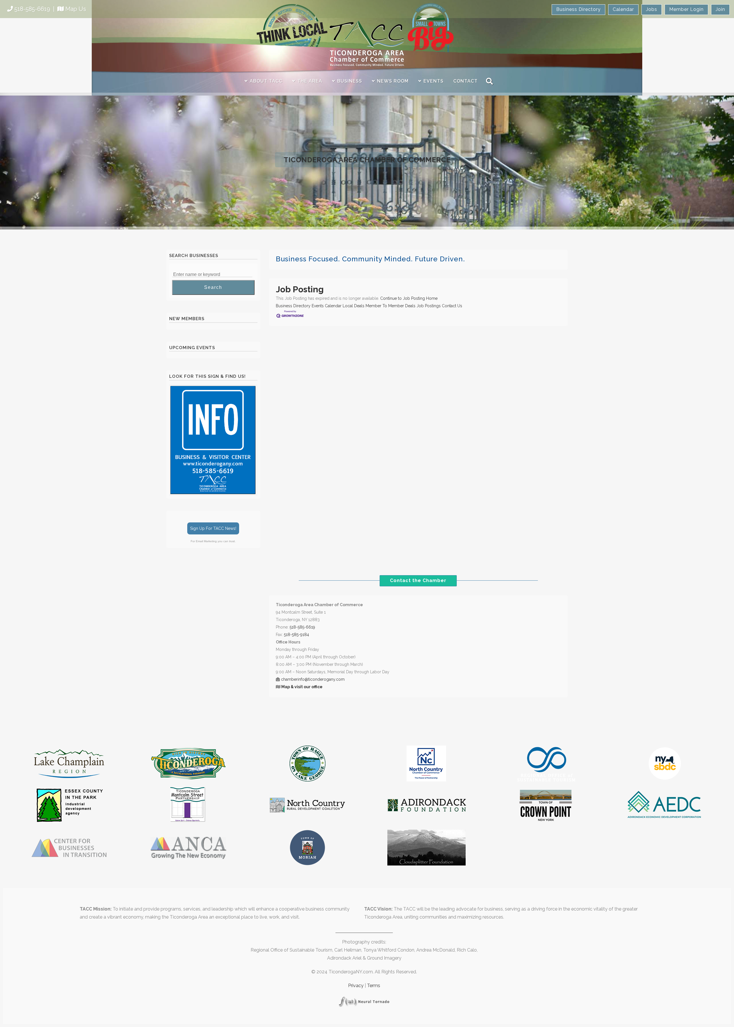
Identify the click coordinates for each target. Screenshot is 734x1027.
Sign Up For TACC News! (213, 528)
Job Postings (429, 306)
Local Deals (353, 306)
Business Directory (578, 9)
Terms (373, 985)
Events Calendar (326, 306)
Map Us (75, 8)
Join (720, 9)
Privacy (356, 985)
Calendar (623, 9)
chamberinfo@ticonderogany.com (313, 679)
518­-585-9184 (296, 634)
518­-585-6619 (302, 627)
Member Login (686, 9)
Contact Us (452, 306)
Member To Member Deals (390, 306)
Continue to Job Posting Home (409, 298)
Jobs (651, 9)
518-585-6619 (32, 8)
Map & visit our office (302, 686)
